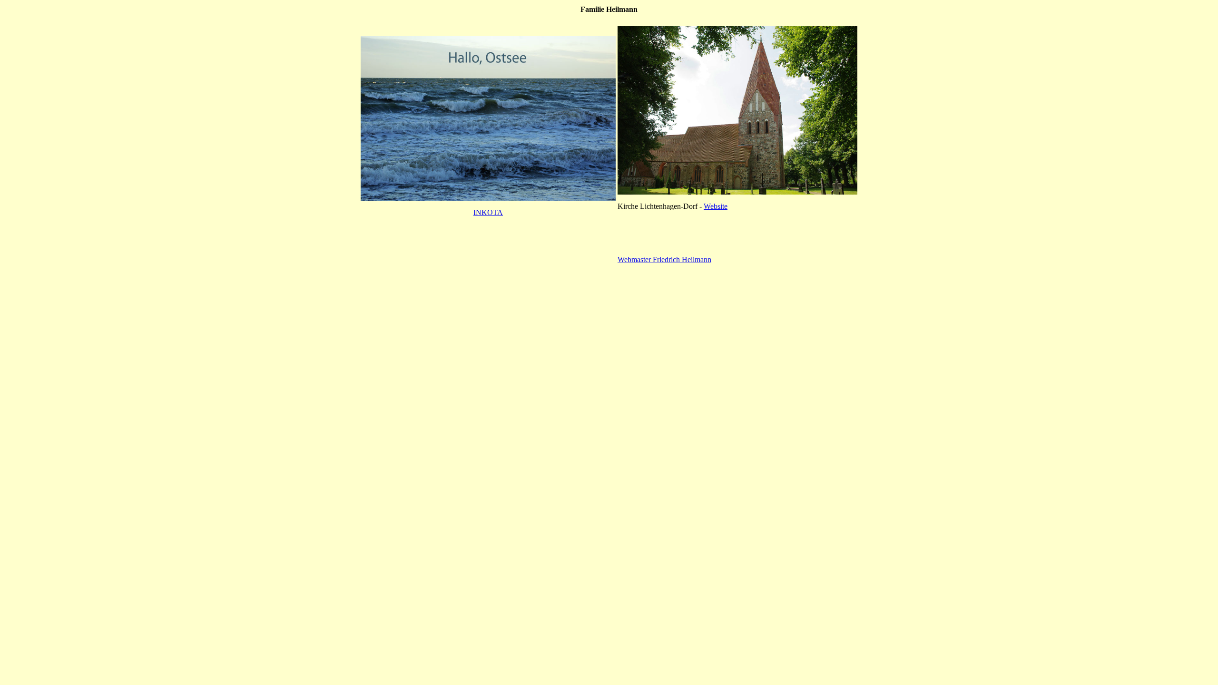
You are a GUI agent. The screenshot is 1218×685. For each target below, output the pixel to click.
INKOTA (488, 212)
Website (715, 206)
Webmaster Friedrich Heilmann (664, 259)
